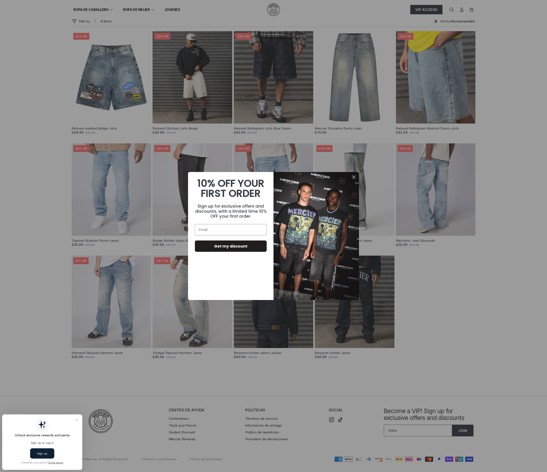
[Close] (354, 177)
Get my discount (230, 246)
